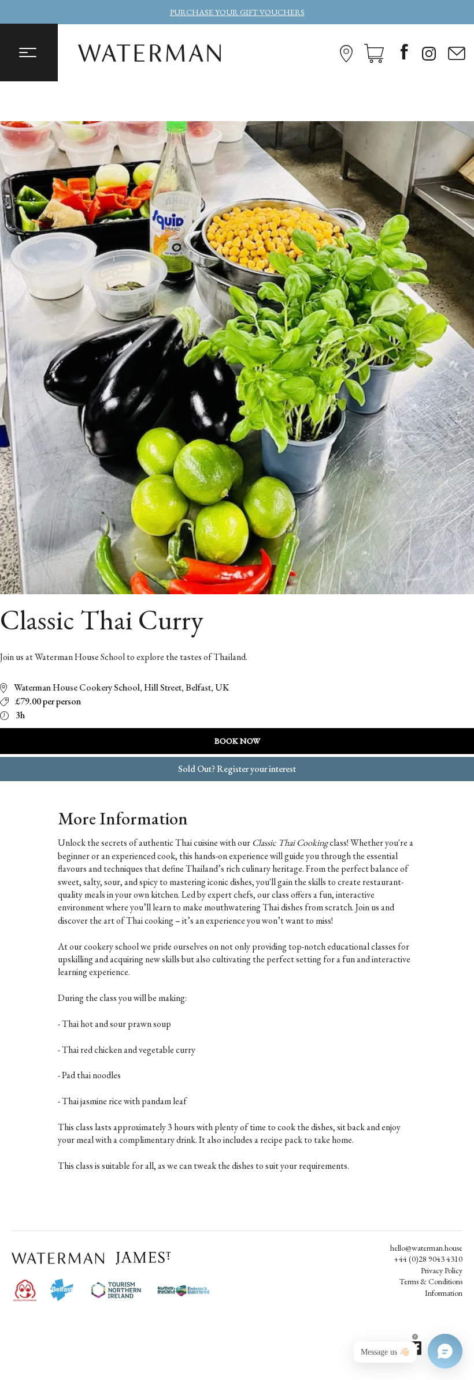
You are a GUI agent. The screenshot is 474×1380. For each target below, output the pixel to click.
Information (443, 1293)
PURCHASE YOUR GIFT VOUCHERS (237, 12)
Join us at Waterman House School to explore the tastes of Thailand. (123, 657)
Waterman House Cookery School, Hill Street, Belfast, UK (121, 687)
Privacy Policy (441, 1270)
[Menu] (29, 52)
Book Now (237, 741)
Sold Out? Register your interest (237, 769)
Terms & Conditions (430, 1281)
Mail (456, 54)
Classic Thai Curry (101, 622)
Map (346, 53)
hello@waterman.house (426, 1248)
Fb (404, 53)
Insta (430, 54)
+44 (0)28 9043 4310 (428, 1259)
